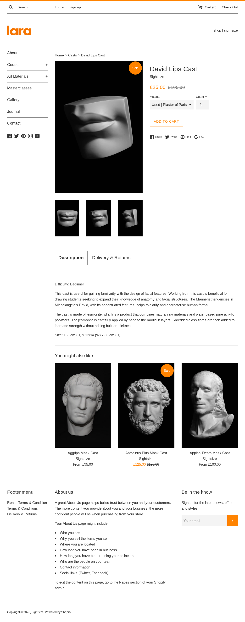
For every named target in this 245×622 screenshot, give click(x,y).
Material (155, 96)
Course (27, 65)
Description (71, 257)
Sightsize (38, 612)
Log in (59, 7)
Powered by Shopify (58, 612)
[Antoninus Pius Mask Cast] (146, 405)
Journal (13, 111)
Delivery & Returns (111, 257)
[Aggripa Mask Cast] (83, 405)
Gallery (13, 100)
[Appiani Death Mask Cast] (210, 405)
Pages (124, 582)
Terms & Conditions (22, 508)
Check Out (230, 7)
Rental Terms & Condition (27, 503)
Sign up (75, 7)
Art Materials (27, 76)
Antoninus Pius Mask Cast (146, 453)
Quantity (201, 96)
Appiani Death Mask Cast (210, 453)
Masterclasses (19, 88)
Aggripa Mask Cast (83, 453)
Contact (13, 123)
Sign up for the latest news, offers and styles (208, 505)
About (12, 53)
